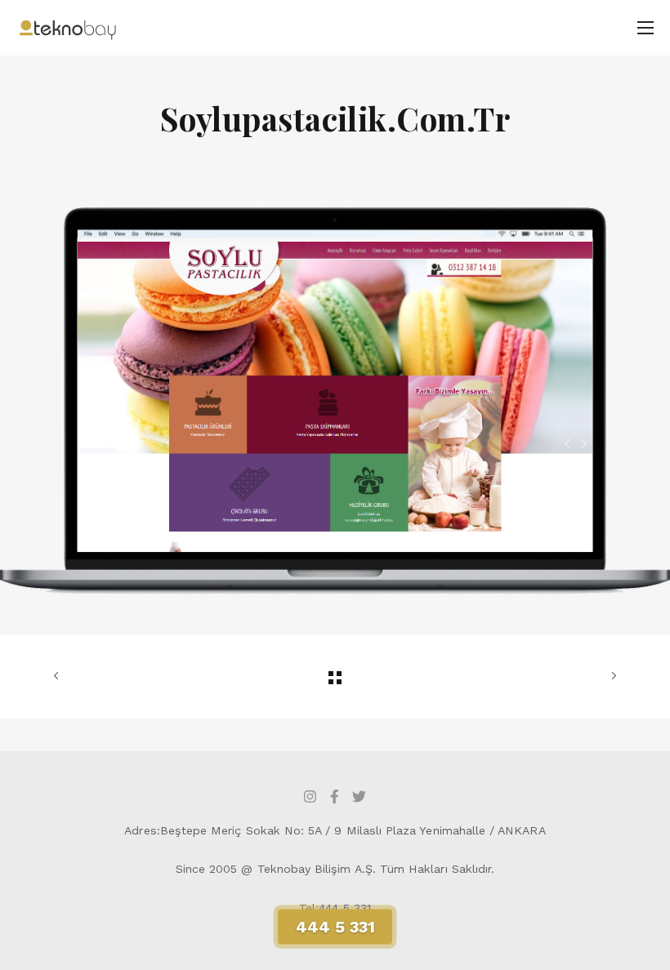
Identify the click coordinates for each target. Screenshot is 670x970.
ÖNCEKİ (144, 677)
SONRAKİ (525, 677)
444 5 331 (345, 907)
